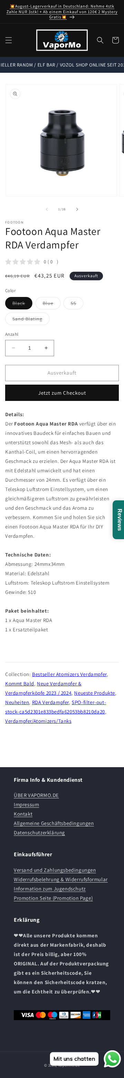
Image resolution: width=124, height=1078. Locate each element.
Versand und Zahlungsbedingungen (55, 870)
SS (77, 304)
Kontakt (23, 813)
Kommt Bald (19, 683)
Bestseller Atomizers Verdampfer (69, 674)
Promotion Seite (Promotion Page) (53, 898)
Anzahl (11, 334)
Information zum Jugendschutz (50, 888)
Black (22, 304)
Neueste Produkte (94, 693)
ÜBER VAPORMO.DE (36, 795)
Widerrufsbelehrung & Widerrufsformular (61, 879)
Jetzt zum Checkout (62, 392)
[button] (8, 40)
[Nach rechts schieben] (77, 209)
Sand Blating (31, 320)
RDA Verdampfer (50, 702)
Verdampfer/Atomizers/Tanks (38, 721)
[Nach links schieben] (46, 209)
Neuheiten (17, 702)
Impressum (26, 804)
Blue (52, 304)
